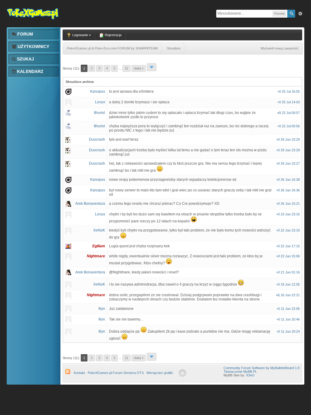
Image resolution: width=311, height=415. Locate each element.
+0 (279, 91)
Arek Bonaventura (90, 203)
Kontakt (79, 373)
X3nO (250, 375)
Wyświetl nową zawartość (280, 48)
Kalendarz (29, 71)
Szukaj (25, 59)
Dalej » (138, 68)
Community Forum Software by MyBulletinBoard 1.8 (261, 368)
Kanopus (97, 91)
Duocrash (97, 139)
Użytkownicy (32, 46)
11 (126, 68)
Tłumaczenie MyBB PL (240, 371)
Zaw (300, 14)
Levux (100, 102)
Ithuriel (99, 113)
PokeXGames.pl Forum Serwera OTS (116, 373)
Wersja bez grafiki (159, 373)
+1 (279, 113)
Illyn (101, 309)
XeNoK (99, 230)
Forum (24, 34)
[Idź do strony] (151, 67)
